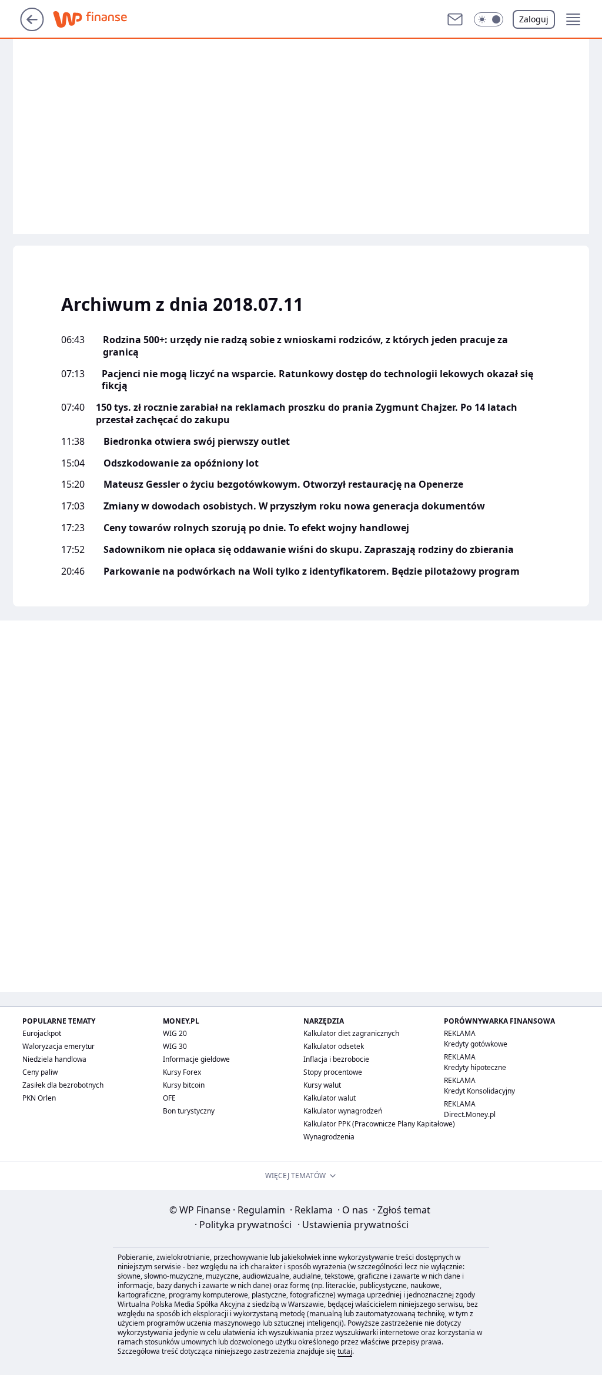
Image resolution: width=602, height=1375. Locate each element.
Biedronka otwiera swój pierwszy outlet (196, 441)
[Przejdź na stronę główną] (32, 27)
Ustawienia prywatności (353, 1224)
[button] (488, 19)
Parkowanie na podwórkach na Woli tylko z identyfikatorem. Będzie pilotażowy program (311, 571)
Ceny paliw (40, 1072)
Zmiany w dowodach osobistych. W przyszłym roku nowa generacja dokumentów (294, 506)
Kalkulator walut (329, 1098)
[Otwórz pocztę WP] (455, 19)
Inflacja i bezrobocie (336, 1059)
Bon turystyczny (189, 1111)
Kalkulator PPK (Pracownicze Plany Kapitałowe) (379, 1124)
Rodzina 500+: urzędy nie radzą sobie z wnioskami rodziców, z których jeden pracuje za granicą (305, 346)
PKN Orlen (39, 1098)
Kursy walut (322, 1085)
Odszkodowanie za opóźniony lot (181, 463)
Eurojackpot (41, 1033)
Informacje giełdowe (196, 1059)
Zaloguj (534, 19)
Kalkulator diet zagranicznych (351, 1033)
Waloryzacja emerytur (58, 1046)
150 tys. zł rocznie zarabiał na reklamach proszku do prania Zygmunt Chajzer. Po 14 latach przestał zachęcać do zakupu (306, 413)
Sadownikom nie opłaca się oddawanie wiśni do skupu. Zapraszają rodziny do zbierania (308, 550)
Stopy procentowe (332, 1072)
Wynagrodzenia (328, 1137)
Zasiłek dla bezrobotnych (62, 1085)
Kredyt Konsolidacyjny (479, 1091)
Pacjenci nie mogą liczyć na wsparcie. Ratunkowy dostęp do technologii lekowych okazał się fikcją (317, 380)
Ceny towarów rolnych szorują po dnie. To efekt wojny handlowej (256, 528)
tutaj (344, 1351)
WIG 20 (175, 1033)
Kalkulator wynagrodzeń (342, 1111)
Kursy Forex (182, 1072)
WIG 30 (175, 1046)
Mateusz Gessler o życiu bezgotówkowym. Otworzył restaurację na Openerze (283, 484)
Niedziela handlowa (54, 1059)
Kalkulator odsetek (333, 1046)
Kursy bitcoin (184, 1085)
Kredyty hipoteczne (475, 1067)
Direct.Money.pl (470, 1114)
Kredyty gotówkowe (475, 1044)
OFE (169, 1098)
